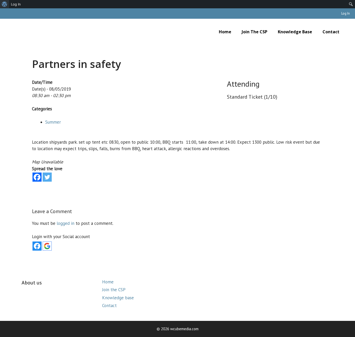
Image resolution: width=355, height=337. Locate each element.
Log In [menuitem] (16, 4)
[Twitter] (47, 177)
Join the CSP (254, 32)
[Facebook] (37, 177)
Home (225, 32)
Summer (53, 122)
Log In (345, 13)
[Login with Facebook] (37, 246)
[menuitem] (4, 4)
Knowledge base (295, 32)
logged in (65, 223)
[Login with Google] (47, 246)
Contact (331, 32)
